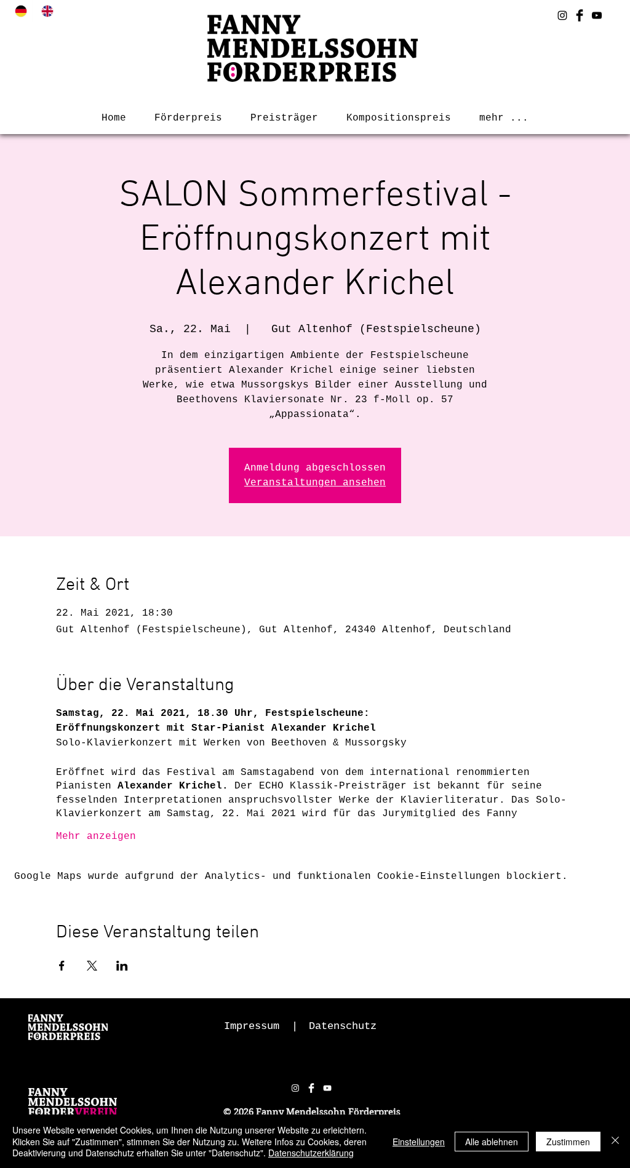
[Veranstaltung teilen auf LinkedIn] (122, 966)
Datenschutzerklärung (311, 1152)
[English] (45, 11)
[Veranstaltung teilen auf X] (92, 966)
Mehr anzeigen (96, 836)
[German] (19, 11)
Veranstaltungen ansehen (315, 482)
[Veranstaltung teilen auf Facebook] (62, 966)
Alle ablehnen (491, 1141)
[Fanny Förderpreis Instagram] (562, 15)
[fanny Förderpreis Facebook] (311, 1088)
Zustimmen (568, 1141)
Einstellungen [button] (419, 1141)
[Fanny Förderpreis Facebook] (579, 15)
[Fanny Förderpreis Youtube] (597, 15)
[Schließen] (615, 1141)
